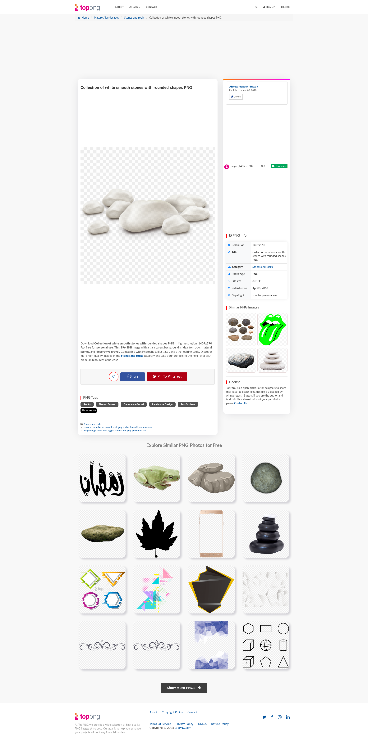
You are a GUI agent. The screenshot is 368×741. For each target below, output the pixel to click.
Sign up (270, 7)
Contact (151, 7)
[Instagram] (280, 717)
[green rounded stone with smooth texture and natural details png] (102, 533)
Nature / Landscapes (106, 17)
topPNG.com (183, 727)
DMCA (202, 724)
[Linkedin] (288, 717)
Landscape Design (162, 404)
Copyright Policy (172, 712)
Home (85, 17)
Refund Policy (220, 724)
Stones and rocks (134, 17)
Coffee (237, 97)
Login (286, 7)
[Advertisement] (184, 52)
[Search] (256, 7)
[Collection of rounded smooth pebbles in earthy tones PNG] (241, 329)
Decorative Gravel (134, 404)
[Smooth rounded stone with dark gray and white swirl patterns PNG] (241, 360)
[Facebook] (272, 717)
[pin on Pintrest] (120, 459)
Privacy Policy (184, 724)
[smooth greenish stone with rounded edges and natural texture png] (265, 478)
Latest (119, 7)
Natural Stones (107, 404)
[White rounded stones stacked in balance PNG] (272, 360)
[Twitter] (264, 717)
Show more (88, 410)
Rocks (87, 404)
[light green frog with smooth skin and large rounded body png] (156, 478)
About (153, 712)
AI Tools (133, 7)
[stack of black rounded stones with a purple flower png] (265, 533)
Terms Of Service (160, 724)
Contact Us (240, 403)
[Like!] (113, 376)
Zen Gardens (188, 404)
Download (280, 166)
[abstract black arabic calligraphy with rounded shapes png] (102, 478)
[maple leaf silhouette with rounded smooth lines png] (156, 533)
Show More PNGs (181, 688)
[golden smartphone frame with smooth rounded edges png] (211, 533)
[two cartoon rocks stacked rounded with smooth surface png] (211, 478)
